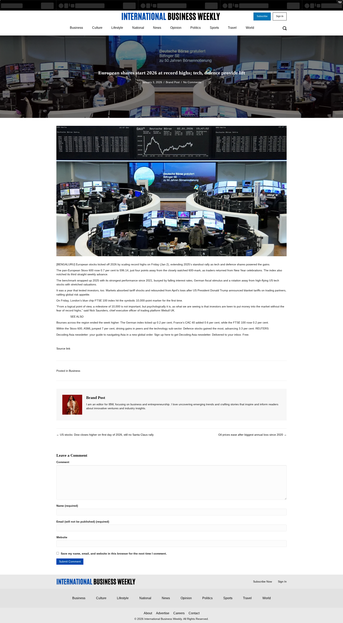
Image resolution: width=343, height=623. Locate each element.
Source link (63, 348)
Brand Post (173, 82)
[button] (262, 16)
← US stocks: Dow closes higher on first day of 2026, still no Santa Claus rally (105, 434)
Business (74, 370)
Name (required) (67, 505)
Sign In (282, 581)
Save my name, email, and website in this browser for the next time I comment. (114, 553)
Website (61, 537)
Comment (62, 462)
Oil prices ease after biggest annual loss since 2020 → (252, 434)
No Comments (192, 82)
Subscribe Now (262, 581)
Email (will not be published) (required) (82, 521)
